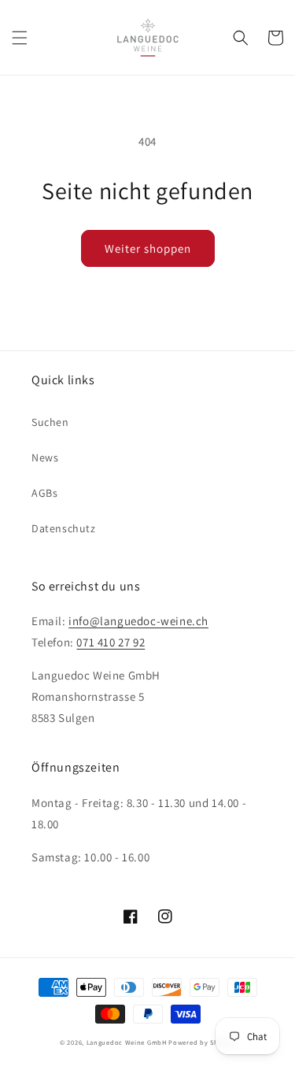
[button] (19, 37)
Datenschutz (63, 528)
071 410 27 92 (110, 642)
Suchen (50, 422)
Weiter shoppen (148, 248)
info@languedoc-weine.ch (138, 620)
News (44, 457)
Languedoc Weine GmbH (127, 1042)
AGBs (44, 493)
